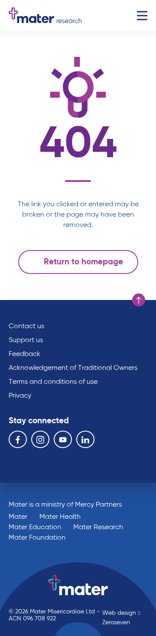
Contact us (26, 326)
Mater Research (98, 527)
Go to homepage (45, 15)
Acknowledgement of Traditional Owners (73, 368)
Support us (26, 340)
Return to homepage (83, 262)
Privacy (20, 395)
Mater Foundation (37, 537)
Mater (18, 517)
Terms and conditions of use (53, 382)
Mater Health (60, 517)
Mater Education (35, 527)
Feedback (24, 354)
